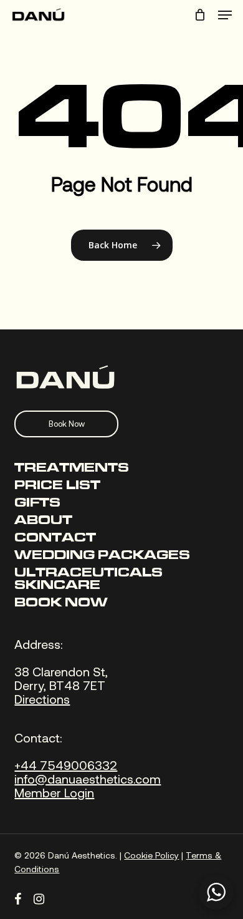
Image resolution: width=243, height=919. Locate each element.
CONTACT (55, 538)
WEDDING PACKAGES (102, 556)
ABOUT (43, 521)
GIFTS (37, 503)
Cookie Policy (151, 855)
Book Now (67, 424)
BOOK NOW (61, 603)
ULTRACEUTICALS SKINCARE (88, 579)
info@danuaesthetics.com (87, 778)
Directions (42, 698)
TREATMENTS (71, 468)
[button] (225, 15)
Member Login (54, 792)
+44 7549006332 (65, 764)
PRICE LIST (57, 486)
